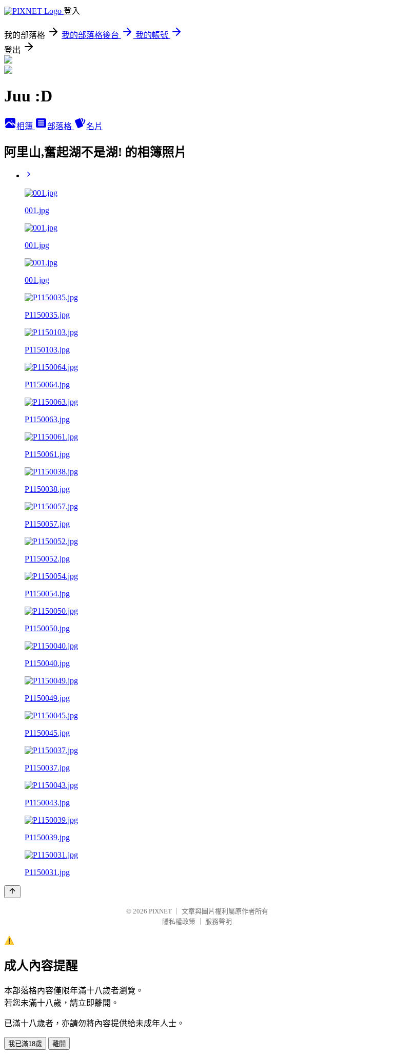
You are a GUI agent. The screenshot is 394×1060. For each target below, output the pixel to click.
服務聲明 (218, 921)
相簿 (25, 126)
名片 (94, 126)
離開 (59, 1044)
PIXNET (160, 911)
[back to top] (12, 891)
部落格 (60, 126)
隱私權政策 (178, 921)
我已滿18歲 (25, 1044)
